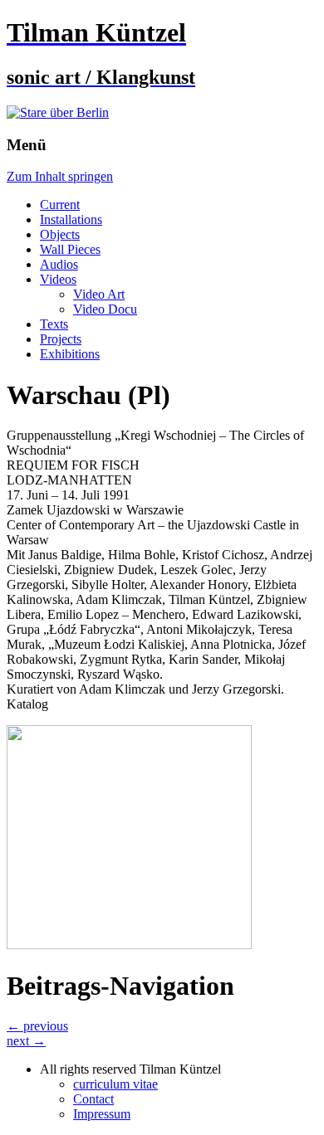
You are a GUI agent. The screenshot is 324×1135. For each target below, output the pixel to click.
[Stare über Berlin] (58, 112)
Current (60, 204)
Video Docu (105, 309)
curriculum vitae (115, 1084)
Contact (93, 1099)
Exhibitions (70, 354)
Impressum (101, 1114)
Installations (71, 219)
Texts (54, 324)
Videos (58, 279)
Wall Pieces (70, 249)
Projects (60, 339)
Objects (60, 234)
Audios (59, 264)
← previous (37, 1026)
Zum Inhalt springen (60, 176)
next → (26, 1041)
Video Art (99, 294)
